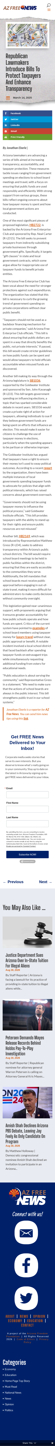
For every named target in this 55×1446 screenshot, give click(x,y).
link (26, 718)
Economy (10, 1369)
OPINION (39, 1316)
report (48, 468)
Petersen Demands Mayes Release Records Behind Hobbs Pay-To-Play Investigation (25, 1045)
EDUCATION (35, 1321)
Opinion (9, 1404)
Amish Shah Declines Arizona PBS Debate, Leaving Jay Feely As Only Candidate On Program (27, 1133)
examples (38, 628)
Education (10, 1375)
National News (13, 1392)
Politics (9, 1410)
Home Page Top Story (17, 1381)
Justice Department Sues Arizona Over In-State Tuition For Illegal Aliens (27, 960)
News (8, 1398)
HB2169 (24, 536)
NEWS (24, 1316)
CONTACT (27, 1325)
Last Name (12, 817)
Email (9, 788)
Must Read (11, 1386)
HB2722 (35, 225)
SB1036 (35, 380)
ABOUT (10, 1316)
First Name (12, 803)
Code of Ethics (26, 1339)
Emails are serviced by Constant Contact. (21, 846)
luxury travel (24, 637)
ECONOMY (15, 1321)
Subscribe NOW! (27, 854)
